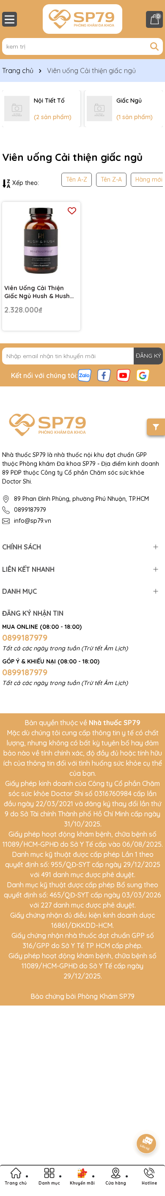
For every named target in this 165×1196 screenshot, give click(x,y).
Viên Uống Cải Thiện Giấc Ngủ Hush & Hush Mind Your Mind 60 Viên (38, 292)
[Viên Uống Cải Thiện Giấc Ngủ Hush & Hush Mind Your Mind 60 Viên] (41, 241)
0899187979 (30, 510)
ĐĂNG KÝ (148, 355)
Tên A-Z (76, 179)
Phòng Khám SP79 (106, 996)
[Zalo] (84, 374)
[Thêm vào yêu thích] (72, 210)
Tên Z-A (111, 179)
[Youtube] (123, 374)
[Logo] (82, 19)
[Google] (143, 374)
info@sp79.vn (32, 521)
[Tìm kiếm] (154, 46)
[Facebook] (104, 374)
